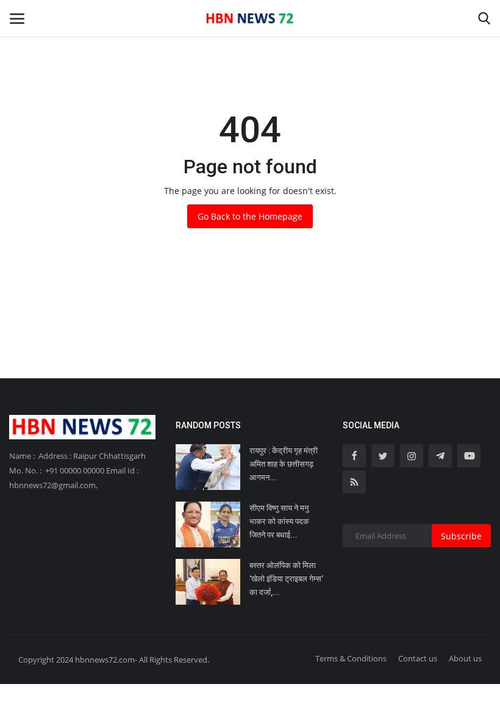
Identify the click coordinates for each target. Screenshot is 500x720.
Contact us (417, 658)
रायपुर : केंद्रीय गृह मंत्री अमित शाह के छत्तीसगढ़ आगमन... (283, 464)
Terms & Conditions (351, 658)
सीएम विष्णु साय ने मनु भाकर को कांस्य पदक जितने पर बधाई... (279, 521)
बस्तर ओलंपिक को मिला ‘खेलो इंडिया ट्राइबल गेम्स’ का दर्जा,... (286, 579)
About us (465, 658)
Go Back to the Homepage (250, 216)
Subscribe (461, 536)
